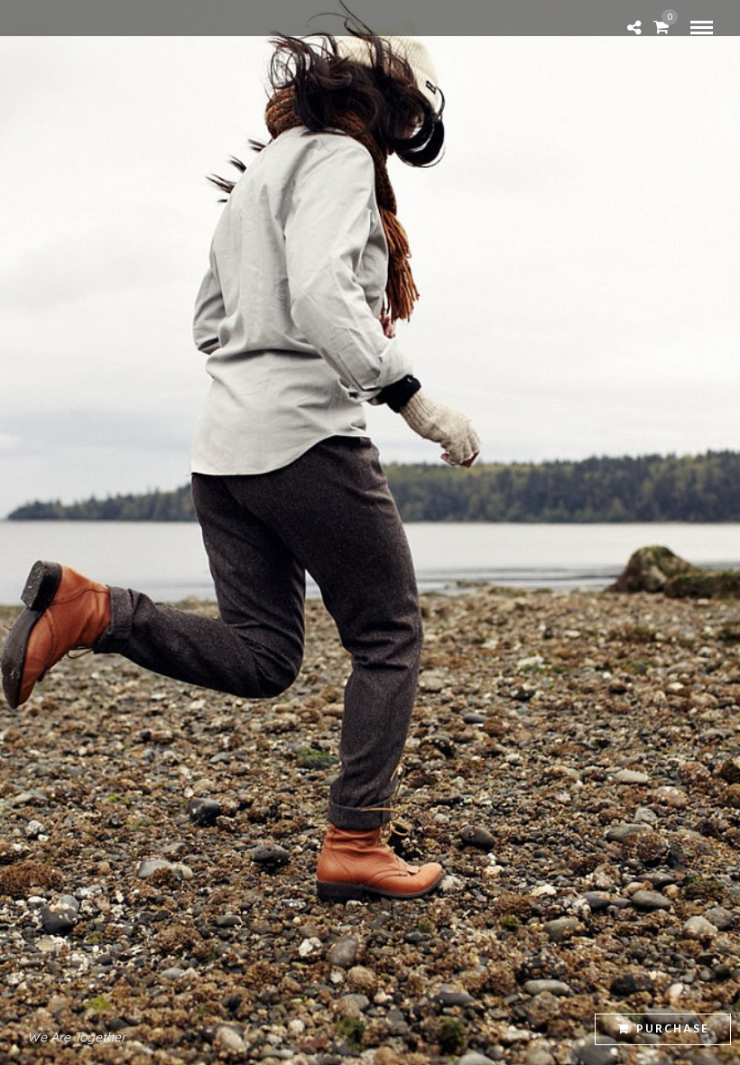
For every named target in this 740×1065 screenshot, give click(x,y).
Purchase (672, 1029)
